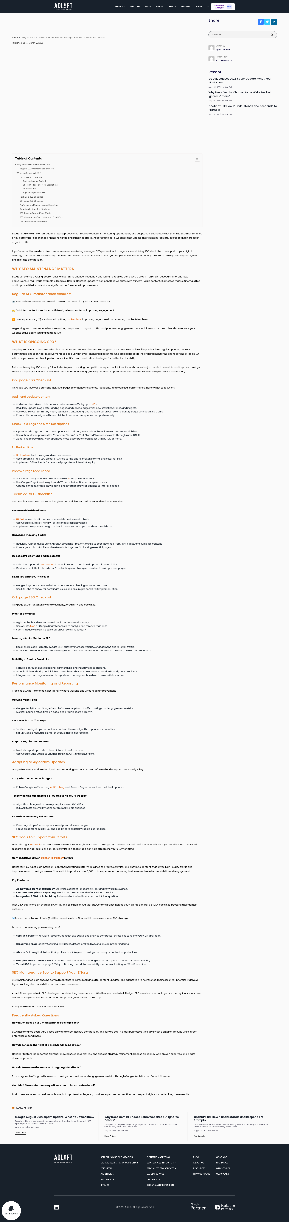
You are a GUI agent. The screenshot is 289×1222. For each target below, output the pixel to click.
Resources (199, 1168)
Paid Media (106, 1168)
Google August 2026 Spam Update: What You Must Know (239, 80)
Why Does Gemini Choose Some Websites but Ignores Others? (239, 94)
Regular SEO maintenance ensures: (37, 168)
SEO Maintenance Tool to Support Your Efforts (41, 217)
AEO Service (153, 1179)
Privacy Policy (201, 1173)
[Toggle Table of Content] (196, 159)
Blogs (159, 6)
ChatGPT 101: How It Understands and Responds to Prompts (242, 108)
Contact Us (202, 6)
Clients (172, 6)
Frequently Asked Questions (33, 221)
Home (15, 37)
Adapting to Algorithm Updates (35, 209)
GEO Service (107, 1179)
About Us (134, 6)
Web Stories (223, 1168)
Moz (32, 626)
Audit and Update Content (34, 181)
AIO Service (107, 1173)
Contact (221, 1157)
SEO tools (35, 844)
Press (148, 6)
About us (198, 1162)
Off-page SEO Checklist (31, 201)
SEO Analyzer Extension (160, 1184)
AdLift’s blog (57, 787)
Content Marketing (158, 1157)
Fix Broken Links (29, 188)
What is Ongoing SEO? (29, 173)
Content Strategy (52, 858)
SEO (32, 37)
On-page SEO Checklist (31, 177)
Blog (24, 37)
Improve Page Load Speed (34, 192)
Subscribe (242, 173)
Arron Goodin (224, 60)
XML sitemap (46, 564)
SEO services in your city (161, 1162)
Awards (185, 6)
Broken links (23, 455)
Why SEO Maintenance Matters (33, 164)
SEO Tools (222, 1162)
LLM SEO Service (155, 1173)
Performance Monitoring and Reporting (39, 205)
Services (120, 6)
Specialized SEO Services (161, 1168)
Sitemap (105, 1184)
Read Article (20, 1132)
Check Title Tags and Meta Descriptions (40, 185)
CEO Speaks (222, 1173)
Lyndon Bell (223, 49)
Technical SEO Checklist (31, 196)
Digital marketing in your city (119, 1162)
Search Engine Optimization (117, 1157)
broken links (74, 319)
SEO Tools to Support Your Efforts (35, 213)
